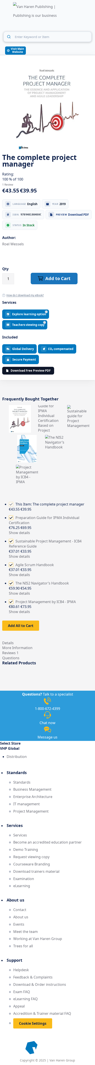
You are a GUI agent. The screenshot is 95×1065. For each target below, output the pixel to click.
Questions (10, 658)
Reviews (10, 652)
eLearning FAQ (25, 998)
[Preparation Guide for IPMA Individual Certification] (49, 407)
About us (20, 917)
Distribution (17, 756)
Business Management (32, 789)
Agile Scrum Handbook (34, 564)
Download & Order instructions (39, 984)
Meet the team (25, 931)
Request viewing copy (31, 856)
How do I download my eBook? (25, 295)
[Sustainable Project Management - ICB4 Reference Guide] (78, 407)
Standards (21, 782)
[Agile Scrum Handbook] (27, 437)
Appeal (19, 1006)
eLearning (21, 885)
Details (8, 642)
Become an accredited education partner (47, 842)
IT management (26, 804)
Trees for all (23, 946)
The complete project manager (58, 504)
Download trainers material (36, 871)
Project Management (31, 811)
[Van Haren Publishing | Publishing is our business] (35, 11)
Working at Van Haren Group (37, 938)
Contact (19, 909)
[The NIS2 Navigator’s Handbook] (56, 437)
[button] (47, 748)
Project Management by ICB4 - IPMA (45, 601)
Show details (19, 532)
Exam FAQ (21, 991)
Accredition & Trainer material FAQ (42, 1013)
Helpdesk (21, 969)
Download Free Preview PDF (31, 371)
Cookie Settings (32, 1023)
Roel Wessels (13, 244)
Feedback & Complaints (33, 977)
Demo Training (25, 849)
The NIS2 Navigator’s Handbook (42, 583)
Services (20, 835)
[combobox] (47, 36)
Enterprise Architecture (32, 796)
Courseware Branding (31, 864)
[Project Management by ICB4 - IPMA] (27, 467)
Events (18, 924)
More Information (17, 647)
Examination (23, 878)
